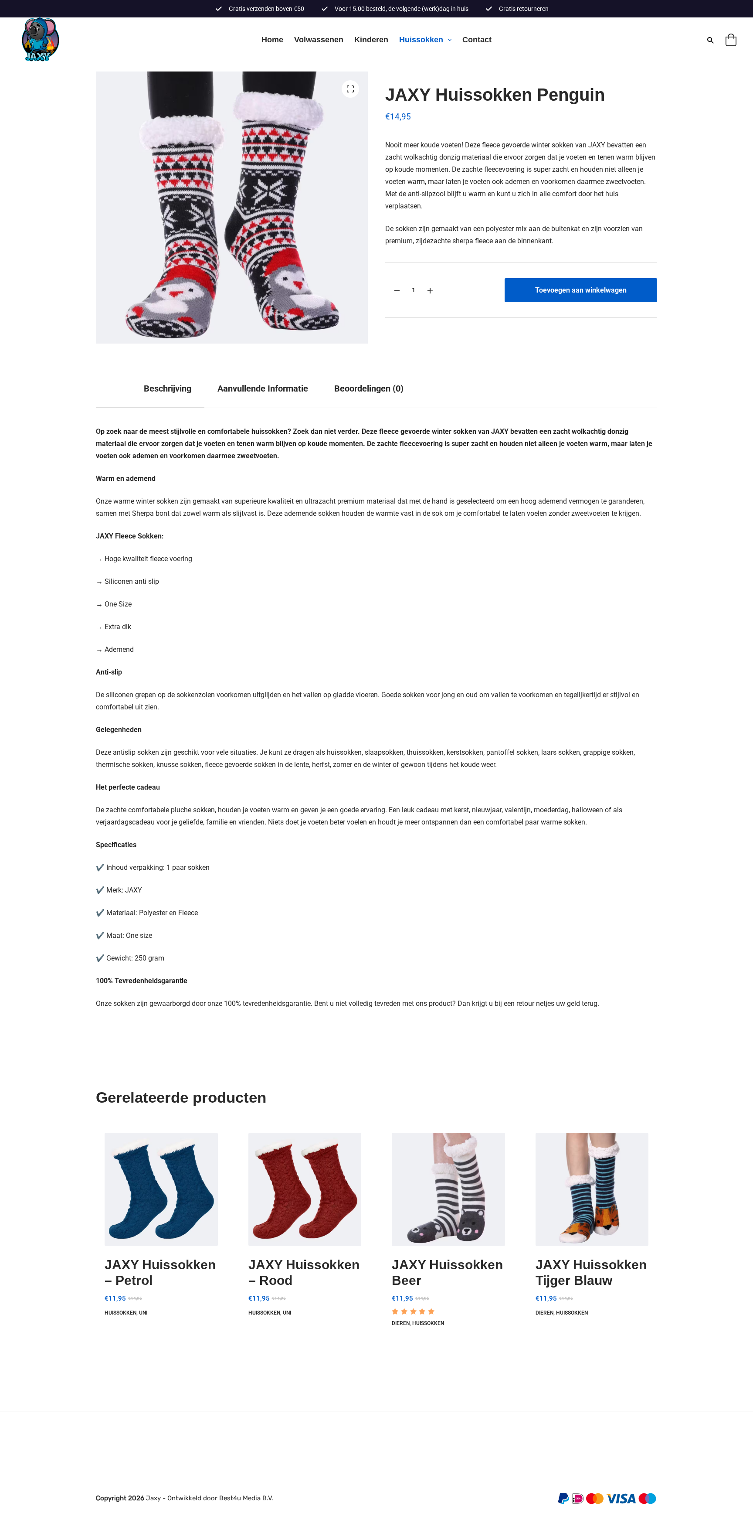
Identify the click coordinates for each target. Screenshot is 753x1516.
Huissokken (421, 39)
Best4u (230, 1498)
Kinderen (371, 39)
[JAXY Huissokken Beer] (448, 1189)
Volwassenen (318, 39)
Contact (477, 39)
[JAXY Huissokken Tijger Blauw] (592, 1189)
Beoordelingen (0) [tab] (369, 388)
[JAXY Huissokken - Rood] (305, 1189)
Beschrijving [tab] (167, 388)
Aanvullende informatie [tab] (262, 388)
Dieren (401, 1323)
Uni (143, 1313)
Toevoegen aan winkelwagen (581, 290)
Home (272, 39)
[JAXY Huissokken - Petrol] (161, 1189)
